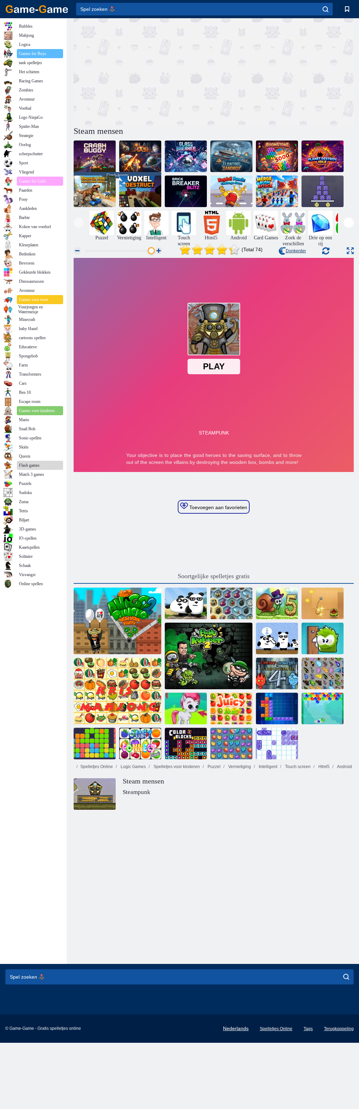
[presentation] (79, 223)
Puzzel (213, 766)
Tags (308, 1028)
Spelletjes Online (96, 766)
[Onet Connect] (140, 743)
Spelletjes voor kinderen (176, 766)
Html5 (323, 766)
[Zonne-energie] (140, 156)
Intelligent (267, 766)
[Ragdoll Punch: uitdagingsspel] (231, 191)
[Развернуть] (350, 250)
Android (344, 766)
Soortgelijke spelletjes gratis (214, 576)
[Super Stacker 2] (323, 191)
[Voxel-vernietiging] (140, 191)
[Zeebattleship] (277, 743)
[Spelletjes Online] (36, 9)
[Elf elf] (95, 743)
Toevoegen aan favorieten (217, 507)
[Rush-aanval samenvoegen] (277, 191)
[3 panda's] (186, 603)
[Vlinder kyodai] (323, 673)
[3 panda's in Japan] (277, 638)
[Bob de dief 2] (208, 656)
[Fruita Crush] (231, 743)
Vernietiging (239, 766)
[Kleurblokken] (186, 743)
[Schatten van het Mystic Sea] (231, 603)
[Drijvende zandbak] (231, 156)
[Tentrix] (277, 708)
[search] (325, 9)
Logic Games (133, 766)
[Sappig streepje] (231, 708)
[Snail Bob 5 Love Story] (277, 603)
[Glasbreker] (186, 156)
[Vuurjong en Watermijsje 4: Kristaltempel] (277, 673)
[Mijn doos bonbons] (323, 638)
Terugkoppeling (339, 1028)
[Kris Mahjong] (117, 691)
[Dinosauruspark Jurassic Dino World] (95, 191)
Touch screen (297, 766)
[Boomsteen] (277, 156)
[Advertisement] (144, 71)
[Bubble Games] (186, 708)
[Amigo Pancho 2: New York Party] (117, 621)
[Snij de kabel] (323, 603)
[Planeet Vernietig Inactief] (323, 156)
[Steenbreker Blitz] (186, 191)
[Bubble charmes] (323, 708)
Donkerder (296, 250)
